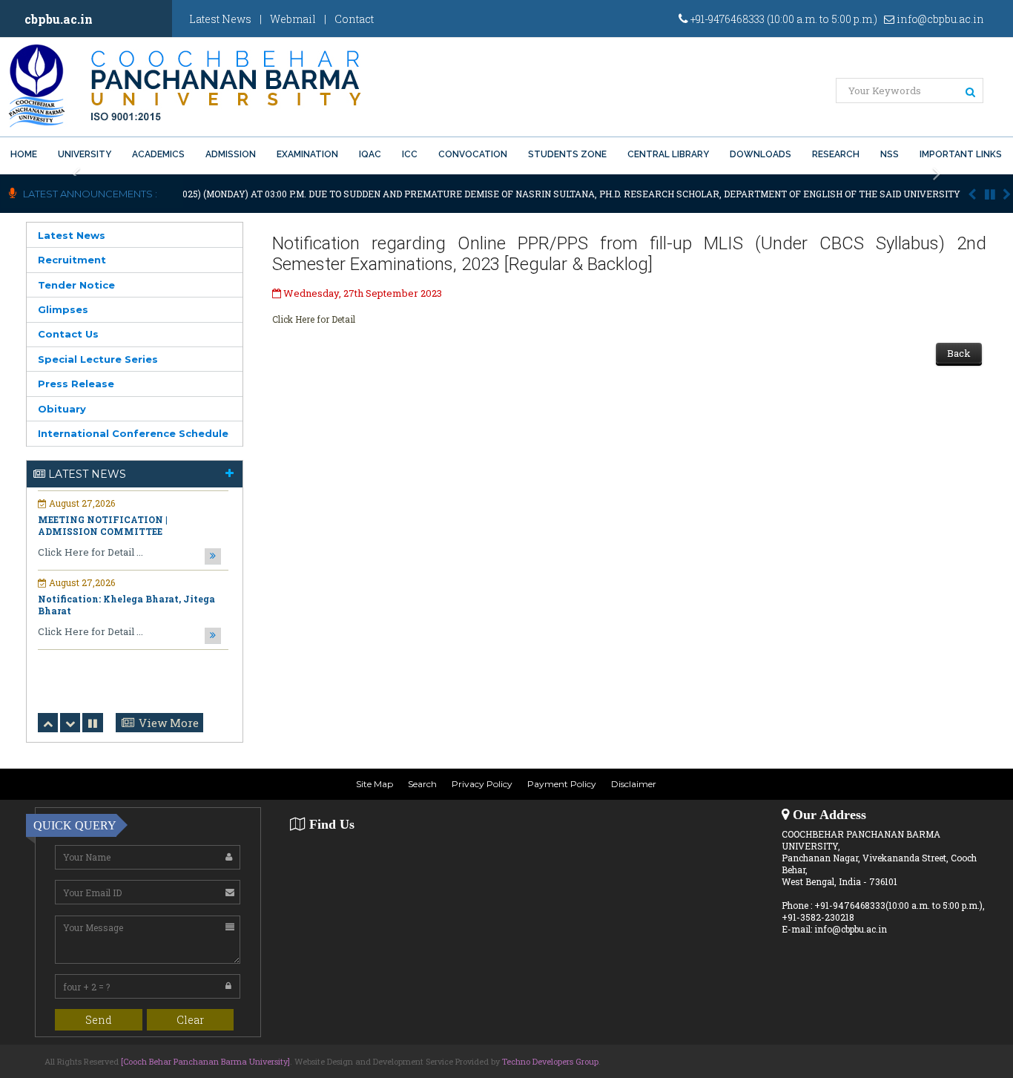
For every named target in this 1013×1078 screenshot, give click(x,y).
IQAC (370, 154)
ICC (410, 154)
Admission (230, 154)
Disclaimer (633, 784)
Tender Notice (76, 285)
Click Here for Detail (313, 319)
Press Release (76, 384)
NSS (889, 154)
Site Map (374, 784)
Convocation (472, 154)
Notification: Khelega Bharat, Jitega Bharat (126, 601)
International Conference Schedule (133, 433)
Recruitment (72, 260)
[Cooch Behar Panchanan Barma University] (205, 1061)
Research (835, 154)
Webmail (293, 19)
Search (422, 784)
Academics (158, 154)
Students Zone (567, 154)
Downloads (760, 154)
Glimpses (63, 309)
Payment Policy (561, 784)
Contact (354, 19)
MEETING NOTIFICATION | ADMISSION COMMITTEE (103, 521)
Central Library (668, 154)
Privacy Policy (482, 784)
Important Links (961, 154)
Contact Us (68, 334)
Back (959, 353)
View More (169, 722)
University (84, 154)
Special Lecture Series (98, 359)
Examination (307, 154)
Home (23, 154)
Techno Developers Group (550, 1061)
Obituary (62, 409)
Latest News (220, 19)
